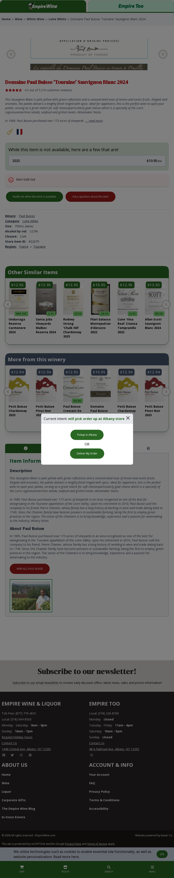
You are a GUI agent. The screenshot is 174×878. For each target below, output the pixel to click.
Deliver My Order (87, 453)
